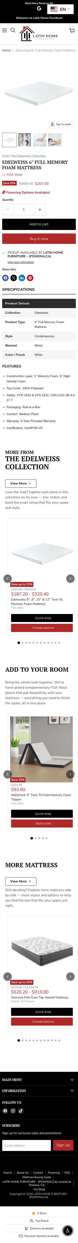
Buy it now (39, 239)
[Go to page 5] (33, 643)
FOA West (14, 174)
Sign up (63, 1145)
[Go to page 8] (45, 643)
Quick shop (43, 618)
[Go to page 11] (56, 643)
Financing (54, 1173)
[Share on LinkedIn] (22, 278)
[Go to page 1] (19, 642)
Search (7, 1173)
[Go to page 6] (37, 643)
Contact (38, 1173)
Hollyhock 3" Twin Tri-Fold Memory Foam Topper (41, 797)
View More (18, 483)
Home (6, 50)
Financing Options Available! (27, 192)
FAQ (67, 1173)
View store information (21, 262)
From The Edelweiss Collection (24, 156)
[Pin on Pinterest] (30, 278)
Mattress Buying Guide (36, 1177)
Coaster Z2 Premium (23, 1001)
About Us (22, 1173)
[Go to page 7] (41, 643)
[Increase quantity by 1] (40, 209)
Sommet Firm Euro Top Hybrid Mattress (39, 997)
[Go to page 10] (52, 643)
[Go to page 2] (22, 643)
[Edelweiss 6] (9, 140)
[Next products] (70, 579)
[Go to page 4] (30, 643)
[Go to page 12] (59, 643)
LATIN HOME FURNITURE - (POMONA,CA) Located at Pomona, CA (36, 1183)
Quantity (8, 200)
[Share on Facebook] (5, 278)
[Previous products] (7, 579)
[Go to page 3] (26, 643)
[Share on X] (13, 278)
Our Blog (39, 1189)
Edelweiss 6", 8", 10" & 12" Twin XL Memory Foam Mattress (37, 601)
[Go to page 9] (48, 643)
